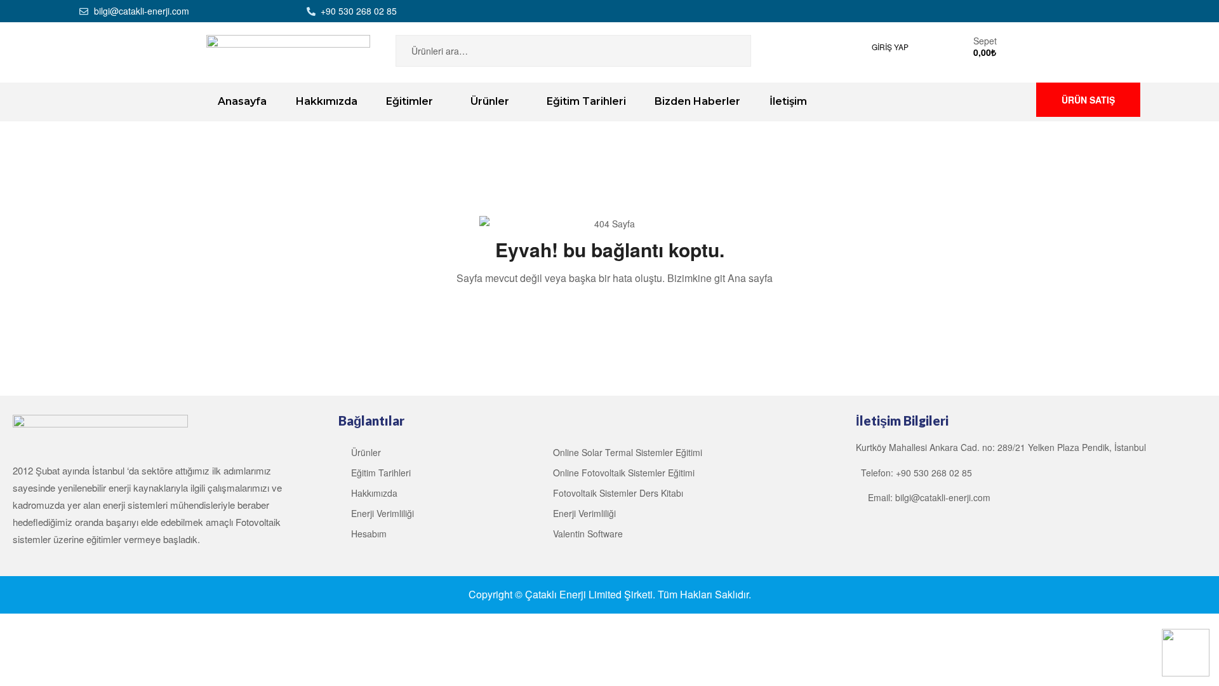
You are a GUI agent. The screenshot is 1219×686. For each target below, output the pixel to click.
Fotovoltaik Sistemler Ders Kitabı (618, 493)
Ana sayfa (750, 278)
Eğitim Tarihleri (381, 472)
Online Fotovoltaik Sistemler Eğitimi (624, 472)
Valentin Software (588, 533)
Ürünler (366, 452)
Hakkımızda (374, 493)
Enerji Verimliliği (382, 513)
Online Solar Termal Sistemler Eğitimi (627, 452)
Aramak (725, 51)
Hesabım (369, 533)
